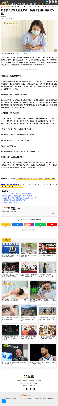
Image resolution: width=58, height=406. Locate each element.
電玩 (47, 4)
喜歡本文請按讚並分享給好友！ (11, 184)
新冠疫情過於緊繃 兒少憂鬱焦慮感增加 (29, 256)
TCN (31, 7)
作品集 (52, 213)
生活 (43, 4)
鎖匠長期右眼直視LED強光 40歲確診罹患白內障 (10, 318)
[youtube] (34, 389)
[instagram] (26, 389)
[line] (30, 389)
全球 (35, 4)
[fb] (22, 389)
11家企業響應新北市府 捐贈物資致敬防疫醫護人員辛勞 (29, 275)
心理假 (45, 7)
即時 (15, 4)
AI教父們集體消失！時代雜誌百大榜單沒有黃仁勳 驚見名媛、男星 (15, 363)
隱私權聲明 (31, 380)
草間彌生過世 (5, 4)
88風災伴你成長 (16, 7)
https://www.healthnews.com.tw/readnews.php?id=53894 (35, 179)
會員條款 (23, 383)
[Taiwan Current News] (47, 1)
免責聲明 (25, 380)
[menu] (56, 4)
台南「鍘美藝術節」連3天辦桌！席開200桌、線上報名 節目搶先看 (47, 337)
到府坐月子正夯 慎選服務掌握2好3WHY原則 (14, 300)
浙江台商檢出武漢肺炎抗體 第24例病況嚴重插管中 (10, 256)
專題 (23, 4)
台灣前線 (37, 7)
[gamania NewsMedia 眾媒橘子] (29, 395)
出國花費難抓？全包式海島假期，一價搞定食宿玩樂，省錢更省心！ (47, 319)
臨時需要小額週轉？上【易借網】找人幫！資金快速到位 (43, 300)
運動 (31, 4)
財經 (39, 4)
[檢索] (53, 1)
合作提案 (35, 383)
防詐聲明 (19, 380)
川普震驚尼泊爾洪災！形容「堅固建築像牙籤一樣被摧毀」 (28, 319)
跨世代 (25, 7)
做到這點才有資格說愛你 (46, 255)
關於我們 (29, 383)
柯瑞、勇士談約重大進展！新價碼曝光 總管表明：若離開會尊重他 (43, 363)
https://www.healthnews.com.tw (12, 187)
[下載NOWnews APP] (50, 1)
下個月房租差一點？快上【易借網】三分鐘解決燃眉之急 (10, 275)
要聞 (19, 4)
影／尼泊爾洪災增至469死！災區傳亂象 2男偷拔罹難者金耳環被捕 (28, 337)
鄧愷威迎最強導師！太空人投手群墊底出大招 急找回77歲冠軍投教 (10, 338)
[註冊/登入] (56, 1)
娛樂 (27, 4)
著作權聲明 (38, 380)
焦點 (11, 4)
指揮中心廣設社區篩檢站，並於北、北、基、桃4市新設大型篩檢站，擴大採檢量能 (47, 275)
